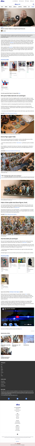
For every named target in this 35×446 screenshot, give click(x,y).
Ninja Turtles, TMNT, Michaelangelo (4, 269)
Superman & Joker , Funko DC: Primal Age (21, 69)
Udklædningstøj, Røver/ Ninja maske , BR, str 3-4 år (30, 269)
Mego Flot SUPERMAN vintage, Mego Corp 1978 (4, 88)
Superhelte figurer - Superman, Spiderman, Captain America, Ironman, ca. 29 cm (4, 68)
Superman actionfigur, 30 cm (13, 73)
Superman (24, 242)
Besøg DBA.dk (3, 385)
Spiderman (17, 207)
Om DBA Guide (3, 382)
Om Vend (2, 384)
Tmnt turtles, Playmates (4, 286)
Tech (2, 6)
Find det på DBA (5, 59)
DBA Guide (17, 4)
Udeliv (14, 6)
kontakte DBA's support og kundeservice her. (10, 395)
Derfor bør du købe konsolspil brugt (13, 150)
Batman (11, 42)
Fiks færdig (3, 381)
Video (33, 6)
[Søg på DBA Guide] (33, 4)
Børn (6, 6)
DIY (29, 6)
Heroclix (10, 47)
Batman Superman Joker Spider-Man (30, 68)
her (26, 294)
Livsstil (20, 6)
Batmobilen (19, 142)
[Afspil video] (17, 17)
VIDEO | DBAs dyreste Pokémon (11, 113)
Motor (25, 6)
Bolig (10, 6)
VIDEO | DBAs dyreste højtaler (11, 214)
